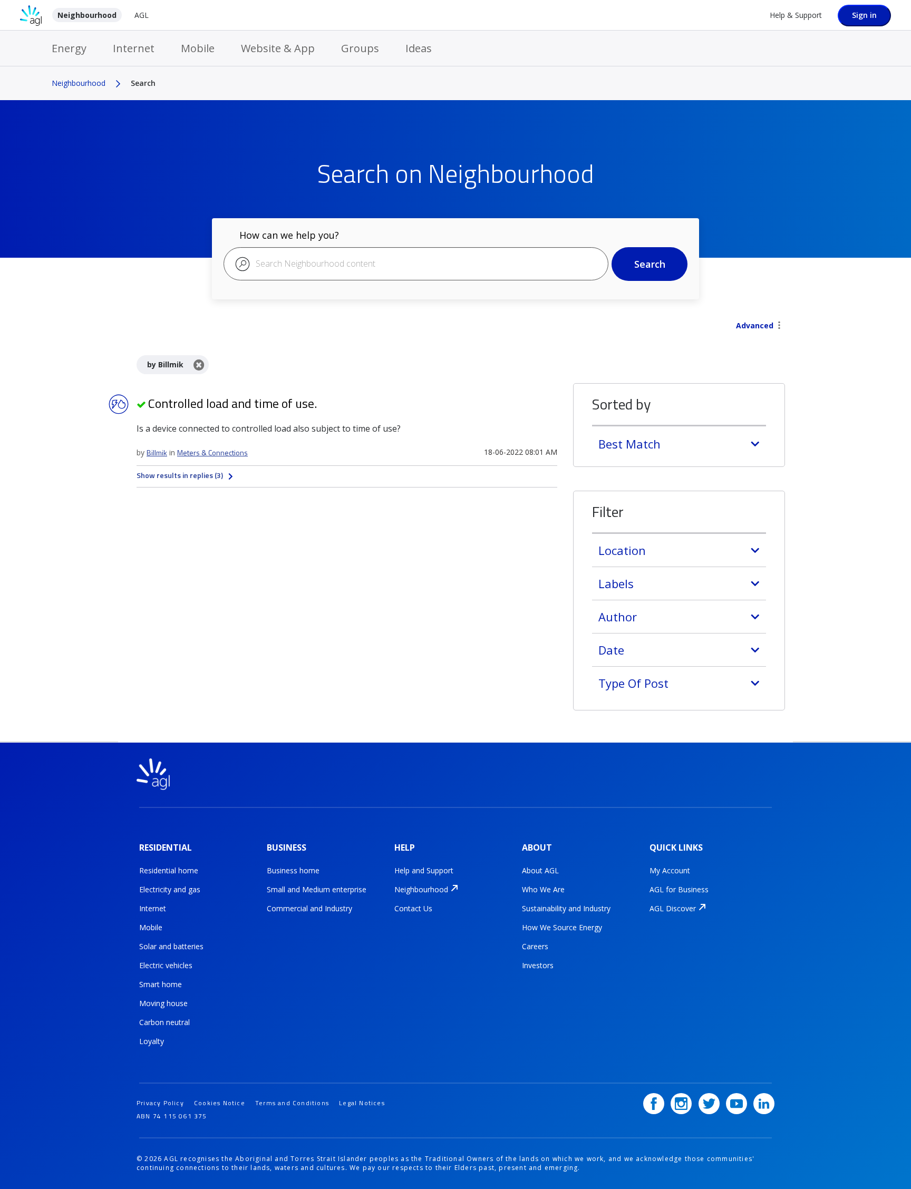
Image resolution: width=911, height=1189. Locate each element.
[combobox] (416, 263)
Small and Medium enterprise (316, 889)
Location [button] (622, 550)
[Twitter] (709, 1103)
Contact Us (413, 908)
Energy (69, 48)
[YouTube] (736, 1103)
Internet (133, 48)
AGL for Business (679, 889)
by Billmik (165, 364)
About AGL (540, 870)
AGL (141, 15)
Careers (535, 946)
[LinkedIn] (763, 1103)
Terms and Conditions (292, 1103)
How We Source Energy (562, 927)
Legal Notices (362, 1103)
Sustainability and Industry (566, 908)
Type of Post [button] (633, 683)
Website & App (278, 48)
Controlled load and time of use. (232, 403)
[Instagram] (681, 1103)
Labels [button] (616, 583)
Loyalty (151, 1041)
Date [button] (611, 650)
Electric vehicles (165, 965)
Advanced (754, 325)
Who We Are (543, 889)
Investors (538, 965)
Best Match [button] (629, 444)
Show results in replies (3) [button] (180, 475)
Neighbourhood (87, 15)
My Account (670, 870)
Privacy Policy (160, 1103)
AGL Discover (673, 908)
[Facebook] (653, 1103)
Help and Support (423, 870)
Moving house (163, 1003)
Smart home (160, 984)
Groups (360, 48)
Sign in (864, 15)
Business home (293, 870)
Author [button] (617, 617)
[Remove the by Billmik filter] (199, 364)
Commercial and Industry (309, 908)
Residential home (168, 870)
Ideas (418, 48)
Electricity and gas (169, 889)
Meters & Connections (212, 452)
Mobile (198, 48)
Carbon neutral (164, 1022)
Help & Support (796, 15)
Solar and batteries (171, 946)
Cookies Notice (219, 1103)
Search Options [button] (779, 326)
